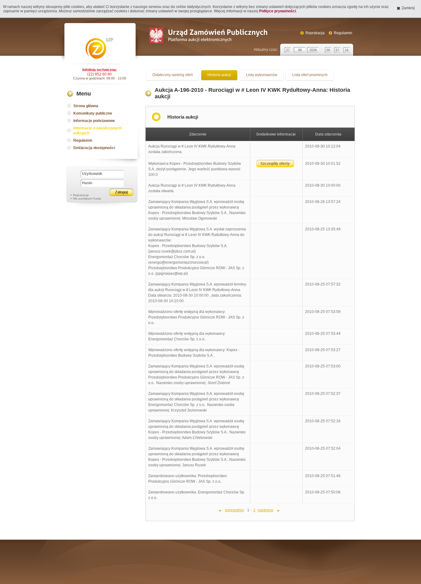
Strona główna (85, 106)
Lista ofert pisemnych (310, 75)
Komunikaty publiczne (92, 113)
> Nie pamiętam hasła (85, 198)
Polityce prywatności (277, 11)
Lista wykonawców (261, 75)
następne (265, 510)
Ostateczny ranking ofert (172, 75)
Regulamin (343, 33)
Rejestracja (315, 33)
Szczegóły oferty (275, 163)
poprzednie (234, 510)
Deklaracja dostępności (94, 148)
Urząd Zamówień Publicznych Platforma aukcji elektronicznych (208, 36)
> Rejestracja (79, 195)
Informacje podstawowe (94, 121)
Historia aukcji (219, 75)
